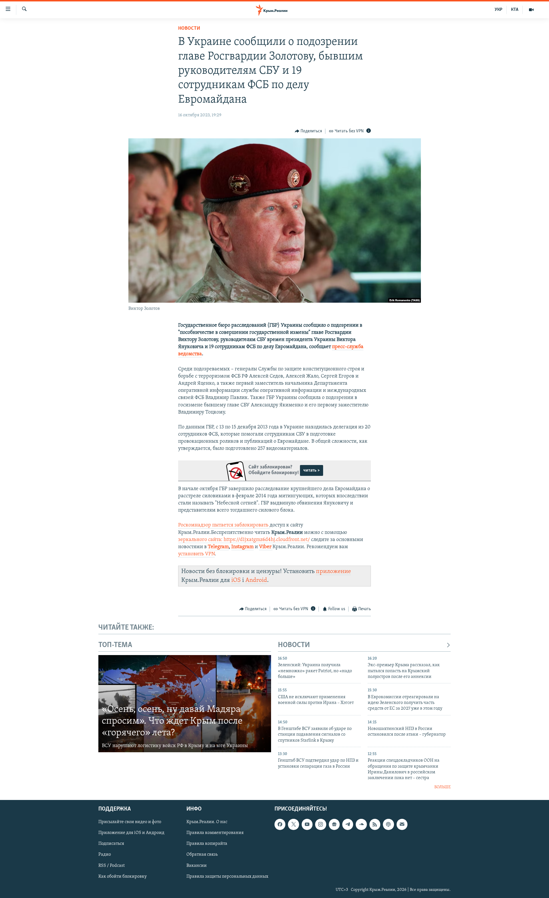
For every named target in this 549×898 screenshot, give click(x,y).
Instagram (242, 547)
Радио (104, 855)
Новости (189, 28)
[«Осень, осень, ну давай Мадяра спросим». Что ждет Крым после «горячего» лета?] (184, 703)
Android (256, 580)
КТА (514, 9)
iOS (236, 580)
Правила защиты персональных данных (227, 876)
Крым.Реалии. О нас (206, 822)
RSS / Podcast (111, 865)
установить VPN (196, 554)
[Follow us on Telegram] (347, 824)
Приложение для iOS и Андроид (131, 833)
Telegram (218, 547)
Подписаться (111, 844)
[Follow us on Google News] (334, 824)
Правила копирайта (206, 844)
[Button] (308, 131)
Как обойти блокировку (122, 876)
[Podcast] (388, 824)
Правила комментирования (215, 833)
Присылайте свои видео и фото (129, 822)
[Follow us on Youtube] (307, 824)
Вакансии (196, 865)
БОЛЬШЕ (442, 787)
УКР (498, 9)
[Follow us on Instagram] (320, 824)
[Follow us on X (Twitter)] (293, 824)
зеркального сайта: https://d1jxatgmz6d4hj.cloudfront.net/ (244, 539)
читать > (311, 470)
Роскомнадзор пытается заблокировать (224, 525)
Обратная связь (202, 855)
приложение (333, 571)
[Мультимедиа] (531, 10)
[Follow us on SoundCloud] (361, 824)
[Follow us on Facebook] (279, 824)
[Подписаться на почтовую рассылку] (402, 824)
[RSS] (374, 824)
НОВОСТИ (294, 645)
